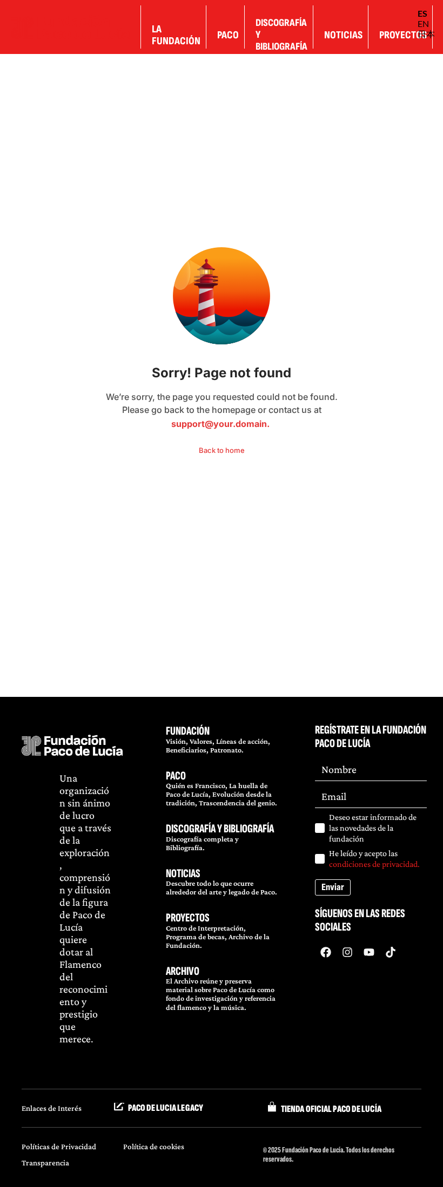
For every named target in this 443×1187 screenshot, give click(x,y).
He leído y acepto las (374, 859)
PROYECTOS (188, 918)
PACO (176, 776)
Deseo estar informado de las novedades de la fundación (373, 827)
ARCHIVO (182, 971)
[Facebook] (326, 952)
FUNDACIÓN (188, 731)
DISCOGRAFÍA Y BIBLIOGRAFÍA (220, 829)
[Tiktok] (390, 952)
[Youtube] (369, 952)
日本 (426, 34)
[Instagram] (347, 952)
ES (422, 13)
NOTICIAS (183, 873)
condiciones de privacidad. (374, 864)
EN (423, 23)
